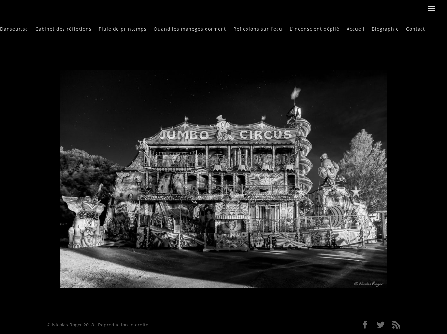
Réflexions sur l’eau (257, 28)
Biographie (385, 28)
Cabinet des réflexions (63, 28)
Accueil (356, 28)
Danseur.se (14, 28)
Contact (415, 28)
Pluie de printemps (123, 28)
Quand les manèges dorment (190, 28)
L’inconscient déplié (314, 28)
